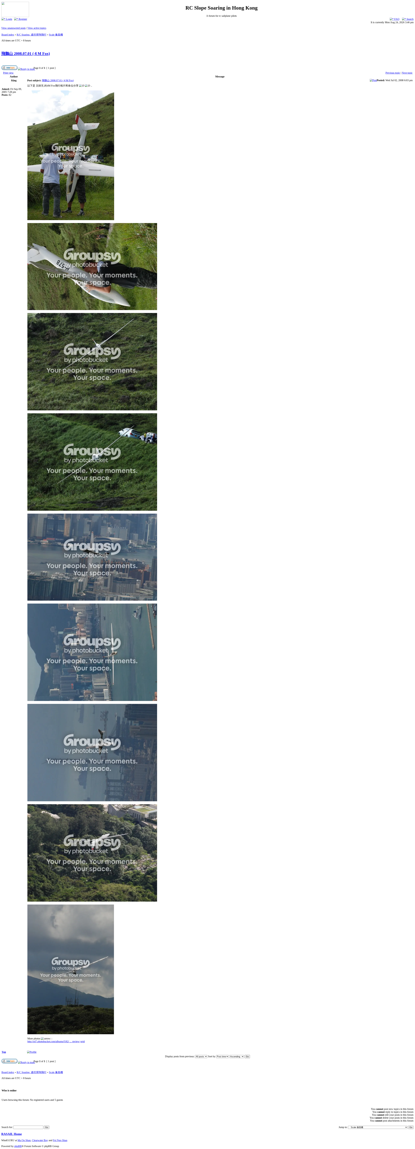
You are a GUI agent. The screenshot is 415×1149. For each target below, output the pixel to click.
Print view (8, 72)
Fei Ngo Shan (60, 1140)
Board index (7, 34)
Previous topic (392, 72)
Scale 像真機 (56, 34)
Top (4, 1052)
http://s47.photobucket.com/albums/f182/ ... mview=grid (56, 1041)
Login (8, 19)
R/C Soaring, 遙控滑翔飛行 (31, 34)
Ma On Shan (24, 1140)
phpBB (18, 1146)
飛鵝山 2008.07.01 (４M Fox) (25, 53)
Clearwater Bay (40, 1140)
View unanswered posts (13, 28)
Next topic (407, 72)
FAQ (396, 19)
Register (22, 19)
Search (410, 19)
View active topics (36, 28)
